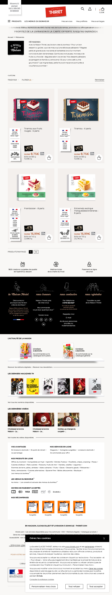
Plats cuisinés (32, 465)
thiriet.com (19, 532)
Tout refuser (74, 586)
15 (30, 252)
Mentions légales (73, 532)
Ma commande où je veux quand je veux (43, 309)
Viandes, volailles (65, 465)
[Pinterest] (50, 319)
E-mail (68, 318)
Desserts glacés (72, 468)
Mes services (66, 21)
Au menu (14, 482)
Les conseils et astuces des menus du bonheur (39, 482)
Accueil (10, 37)
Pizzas (94, 462)
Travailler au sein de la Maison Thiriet (93, 301)
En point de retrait (38, 450)
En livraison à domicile (20, 450)
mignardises (48, 63)
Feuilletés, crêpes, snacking (79, 462)
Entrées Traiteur (60, 462)
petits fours (58, 63)
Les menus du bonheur (36, 21)
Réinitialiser (99, 80)
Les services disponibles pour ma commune (43, 532)
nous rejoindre (93, 294)
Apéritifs (49, 462)
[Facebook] (36, 319)
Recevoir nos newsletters (42, 367)
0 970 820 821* (69, 303)
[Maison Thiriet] (56, 12)
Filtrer (26, 80)
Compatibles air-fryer (36, 462)
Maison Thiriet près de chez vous (43, 301)
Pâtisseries (20, 37)
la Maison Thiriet (18, 294)
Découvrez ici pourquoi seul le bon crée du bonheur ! (18, 302)
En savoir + (57, 492)
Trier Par (12, 80)
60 (36, 252)
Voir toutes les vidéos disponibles (21, 437)
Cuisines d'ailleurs (18, 465)
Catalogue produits (89, 532)
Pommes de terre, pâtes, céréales (24, 468)
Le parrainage (16, 453)
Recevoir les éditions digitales (19, 367)
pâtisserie (75, 48)
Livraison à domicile (86, 450)
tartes (52, 51)
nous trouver (43, 294)
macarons (69, 63)
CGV (63, 532)
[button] (89, 9)
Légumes (77, 465)
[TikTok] (46, 319)
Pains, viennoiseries (18, 470)
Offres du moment (18, 462)
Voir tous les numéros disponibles (21, 402)
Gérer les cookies (96, 568)
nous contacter (68, 294)
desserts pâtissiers (78, 57)
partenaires (89, 547)
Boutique (77, 470)
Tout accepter (96, 586)
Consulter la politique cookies (42, 579)
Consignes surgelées (68, 450)
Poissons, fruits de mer (48, 465)
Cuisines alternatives (36, 470)
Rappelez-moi (68, 314)
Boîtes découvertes (65, 470)
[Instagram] (41, 319)
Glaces (62, 468)
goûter (40, 48)
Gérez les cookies (19, 535)
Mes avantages (97, 21)
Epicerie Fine (51, 470)
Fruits (55, 468)
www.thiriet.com (72, 547)
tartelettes (61, 51)
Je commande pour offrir (60, 453)
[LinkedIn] (43, 324)
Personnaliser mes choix (44, 586)
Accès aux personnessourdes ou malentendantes (68, 323)
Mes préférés (81, 21)
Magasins (54, 450)
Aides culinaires (46, 468)
